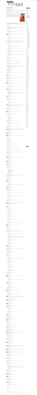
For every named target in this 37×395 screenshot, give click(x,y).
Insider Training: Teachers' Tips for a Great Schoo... (28, 42)
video (26, 126)
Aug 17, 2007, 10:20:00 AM (10, 84)
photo (26, 104)
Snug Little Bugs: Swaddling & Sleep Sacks (28, 32)
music (26, 99)
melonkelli (8, 140)
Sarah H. (8, 195)
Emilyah (8, 128)
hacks (26, 89)
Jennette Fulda (9, 88)
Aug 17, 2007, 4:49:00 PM (9, 144)
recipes (27, 110)
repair (26, 111)
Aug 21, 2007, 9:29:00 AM (9, 280)
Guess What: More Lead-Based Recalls (28, 35)
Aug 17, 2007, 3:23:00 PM (9, 130)
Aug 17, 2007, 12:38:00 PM (10, 118)
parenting (27, 101)
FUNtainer (27, 84)
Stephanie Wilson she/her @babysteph (11, 299)
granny (27, 88)
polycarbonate (27, 106)
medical (27, 96)
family (26, 82)
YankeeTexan (9, 71)
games (26, 85)
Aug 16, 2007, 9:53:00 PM (9, 49)
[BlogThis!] (15, 23)
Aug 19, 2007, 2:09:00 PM (9, 210)
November (28, 29)
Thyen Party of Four (9, 148)
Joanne (8, 110)
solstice (27, 117)
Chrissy (8, 378)
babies (26, 57)
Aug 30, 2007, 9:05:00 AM (9, 368)
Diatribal (8, 166)
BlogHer (27, 63)
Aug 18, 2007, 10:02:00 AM (10, 182)
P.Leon (8, 62)
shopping (27, 115)
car (26, 67)
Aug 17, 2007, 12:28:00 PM (10, 115)
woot (26, 127)
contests (27, 73)
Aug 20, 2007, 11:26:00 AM (10, 240)
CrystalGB (8, 272)
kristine (8, 156)
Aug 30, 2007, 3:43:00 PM (9, 374)
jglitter (8, 224)
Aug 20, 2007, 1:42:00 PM (9, 246)
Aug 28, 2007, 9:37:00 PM (9, 361)
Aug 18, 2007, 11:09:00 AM (10, 185)
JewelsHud (8, 199)
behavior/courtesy (27, 61)
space (26, 118)
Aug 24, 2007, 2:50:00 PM (9, 328)
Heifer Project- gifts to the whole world (28, 15)
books (26, 65)
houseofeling (9, 348)
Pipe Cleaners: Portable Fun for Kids (28, 39)
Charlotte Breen (9, 174)
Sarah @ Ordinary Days (9, 332)
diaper (26, 77)
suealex (8, 79)
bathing (27, 60)
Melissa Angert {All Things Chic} (10, 341)
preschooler (27, 107)
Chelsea (8, 134)
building (27, 66)
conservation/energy (27, 72)
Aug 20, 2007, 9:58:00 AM (9, 237)
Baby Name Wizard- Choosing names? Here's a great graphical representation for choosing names (28, 17)
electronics (27, 79)
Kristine (8, 316)
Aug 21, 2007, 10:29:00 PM (10, 294)
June (27, 48)
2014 (26, 55)
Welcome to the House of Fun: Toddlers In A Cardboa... (28, 41)
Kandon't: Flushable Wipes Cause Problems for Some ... (28, 45)
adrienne (27, 11)
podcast (27, 105)
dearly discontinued (27, 76)
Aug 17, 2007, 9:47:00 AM (9, 75)
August (27, 31)
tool (26, 123)
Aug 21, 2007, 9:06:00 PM (9, 291)
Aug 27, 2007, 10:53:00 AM (10, 343)
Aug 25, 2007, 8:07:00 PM (9, 333)
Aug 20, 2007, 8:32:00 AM (9, 234)
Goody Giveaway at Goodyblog (28, 43)
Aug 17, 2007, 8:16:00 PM (9, 152)
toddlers (27, 122)
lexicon (27, 95)
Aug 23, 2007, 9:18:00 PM (9, 317)
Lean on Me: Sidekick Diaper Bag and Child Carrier (28, 36)
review (26, 112)
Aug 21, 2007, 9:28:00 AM (9, 277)
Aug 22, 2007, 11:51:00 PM (10, 309)
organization (27, 100)
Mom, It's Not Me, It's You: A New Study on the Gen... (28, 33)
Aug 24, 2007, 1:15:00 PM (9, 325)
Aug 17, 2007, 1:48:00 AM (9, 55)
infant (26, 93)
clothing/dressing (27, 71)
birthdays (27, 62)
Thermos (27, 121)
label (26, 94)
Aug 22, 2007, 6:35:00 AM (9, 301)
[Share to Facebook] (16, 23)
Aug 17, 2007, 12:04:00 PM (10, 106)
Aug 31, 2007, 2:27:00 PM (9, 382)
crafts (26, 74)
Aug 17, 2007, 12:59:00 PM (10, 121)
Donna (8, 357)
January (27, 51)
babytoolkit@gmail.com (28, 13)
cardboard (27, 68)
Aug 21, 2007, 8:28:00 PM (9, 288)
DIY (26, 78)
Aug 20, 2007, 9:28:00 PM (9, 259)
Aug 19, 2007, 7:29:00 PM (9, 217)
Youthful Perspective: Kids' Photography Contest (28, 46)
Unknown (8, 250)
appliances (27, 56)
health (26, 90)
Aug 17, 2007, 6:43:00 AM (9, 58)
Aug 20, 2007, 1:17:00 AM (9, 231)
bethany (8, 305)
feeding (27, 83)
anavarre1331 (9, 65)
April (27, 49)
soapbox (27, 116)
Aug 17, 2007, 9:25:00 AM (9, 67)
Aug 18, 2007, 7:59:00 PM (9, 204)
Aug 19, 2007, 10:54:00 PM (10, 228)
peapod (27, 102)
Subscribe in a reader (27, 7)
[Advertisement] (28, 137)
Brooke (8, 354)
